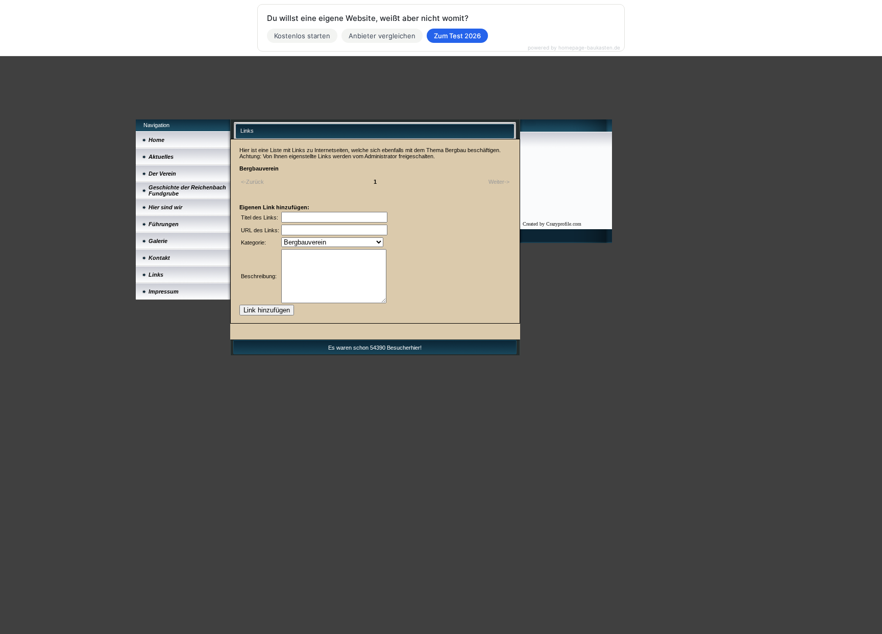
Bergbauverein (259, 168)
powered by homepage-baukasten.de (574, 47)
